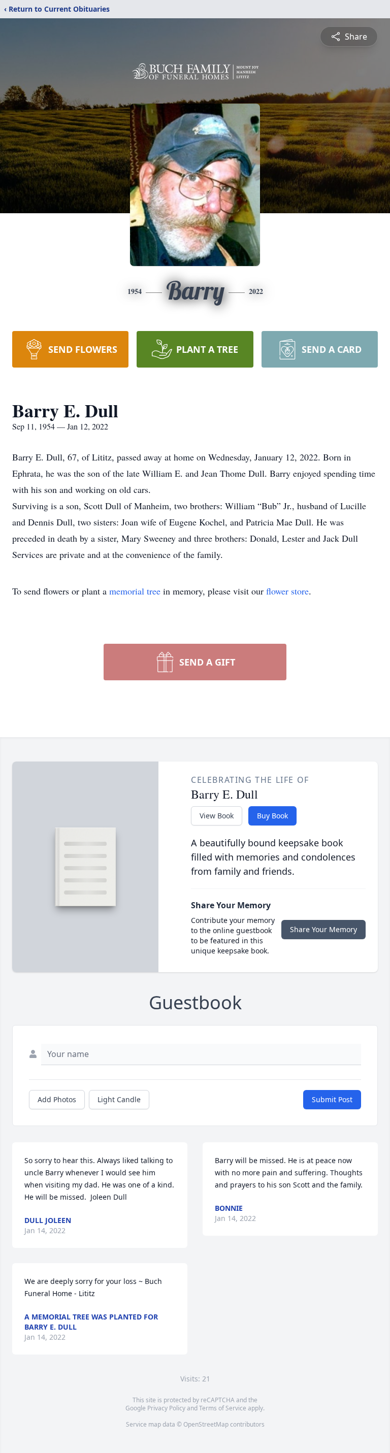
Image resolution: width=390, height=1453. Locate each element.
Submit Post (332, 1099)
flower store (287, 591)
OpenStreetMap (206, 1424)
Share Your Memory (323, 929)
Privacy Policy (166, 1408)
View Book (217, 815)
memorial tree (134, 591)
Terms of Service (222, 1408)
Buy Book (272, 815)
